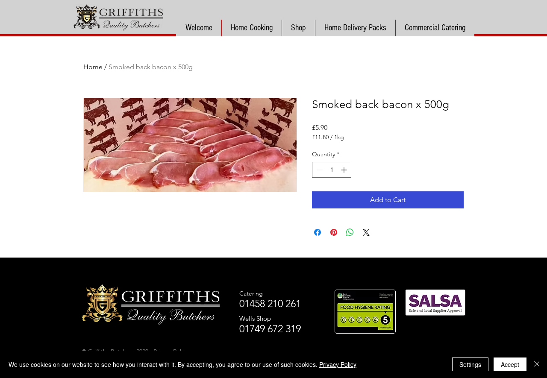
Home (93, 67)
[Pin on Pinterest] (334, 232)
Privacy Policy (337, 364)
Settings (470, 364)
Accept (510, 364)
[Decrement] (318, 169)
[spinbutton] (331, 169)
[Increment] (344, 169)
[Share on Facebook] (317, 232)
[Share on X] (366, 232)
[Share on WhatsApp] (350, 232)
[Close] (537, 364)
